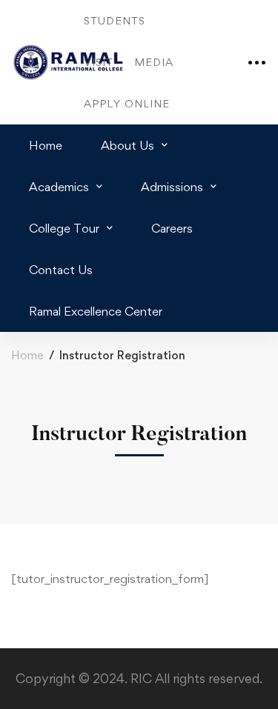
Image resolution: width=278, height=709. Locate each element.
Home (27, 355)
